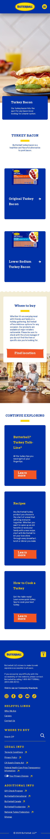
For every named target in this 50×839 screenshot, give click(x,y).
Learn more (22, 474)
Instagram (6, 696)
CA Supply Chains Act (14, 763)
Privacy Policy (10, 757)
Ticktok (34, 696)
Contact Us (9, 721)
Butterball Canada (12, 801)
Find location (25, 353)
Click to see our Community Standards (21, 688)
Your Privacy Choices (18, 776)
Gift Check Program (13, 791)
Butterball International (15, 796)
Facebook (13, 696)
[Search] (42, 736)
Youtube (27, 696)
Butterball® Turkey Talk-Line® (23, 443)
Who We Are (10, 711)
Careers (8, 716)
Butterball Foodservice (15, 807)
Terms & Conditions (13, 752)
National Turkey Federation (16, 812)
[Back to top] (43, 654)
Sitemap (8, 817)
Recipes (19, 503)
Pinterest (20, 696)
